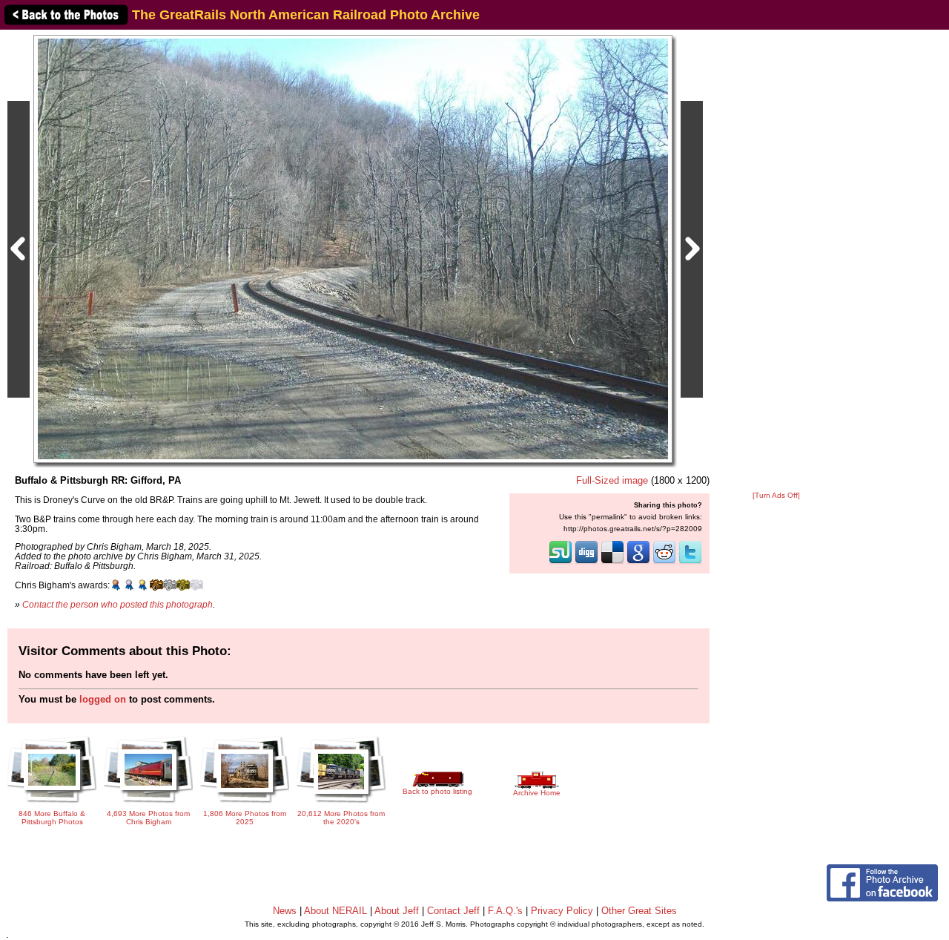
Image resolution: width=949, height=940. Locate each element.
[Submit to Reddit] (664, 562)
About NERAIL (335, 910)
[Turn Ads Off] (776, 495)
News (285, 910)
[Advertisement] (776, 261)
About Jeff (396, 910)
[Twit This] (690, 562)
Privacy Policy (562, 910)
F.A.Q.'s (505, 910)
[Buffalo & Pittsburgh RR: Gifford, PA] (353, 248)
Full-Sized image (612, 480)
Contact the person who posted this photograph (117, 604)
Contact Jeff (453, 910)
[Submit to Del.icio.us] (612, 562)
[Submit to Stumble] (560, 562)
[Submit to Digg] (586, 562)
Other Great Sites (639, 910)
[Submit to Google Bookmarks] (638, 562)
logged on (102, 699)
